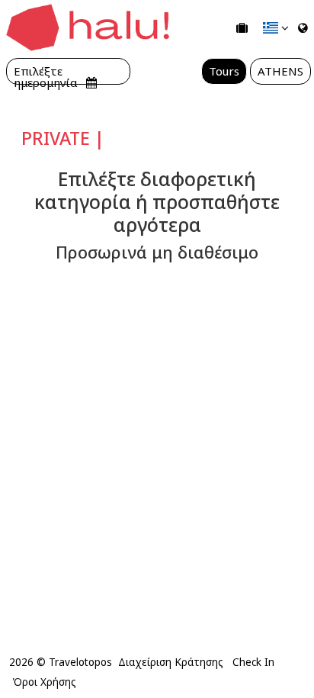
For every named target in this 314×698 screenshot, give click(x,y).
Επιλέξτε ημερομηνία (47, 71)
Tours (224, 71)
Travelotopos (80, 662)
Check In (253, 662)
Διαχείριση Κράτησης (170, 662)
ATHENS (280, 71)
